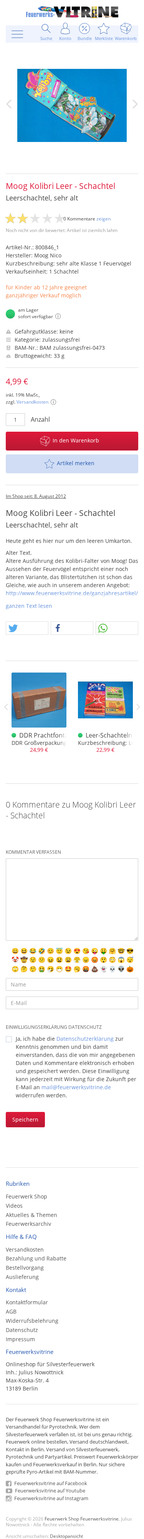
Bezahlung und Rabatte (36, 1258)
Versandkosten (32, 402)
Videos (14, 1205)
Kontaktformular (27, 1302)
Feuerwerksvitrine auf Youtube (49, 1490)
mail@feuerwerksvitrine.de (76, 1087)
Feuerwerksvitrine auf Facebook (50, 1483)
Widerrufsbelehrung (32, 1320)
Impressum (20, 1339)
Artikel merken (75, 463)
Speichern (25, 1119)
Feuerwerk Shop (26, 1196)
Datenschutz (22, 1330)
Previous (6, 707)
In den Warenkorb (76, 440)
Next (138, 707)
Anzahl (40, 419)
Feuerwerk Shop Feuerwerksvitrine (82, 1519)
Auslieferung (22, 1276)
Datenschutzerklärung (85, 1038)
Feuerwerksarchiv (28, 1223)
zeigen (103, 218)
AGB (11, 1311)
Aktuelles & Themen (31, 1215)
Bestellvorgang (25, 1267)
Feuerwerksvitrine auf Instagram (50, 1498)
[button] (27, 628)
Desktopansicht (66, 1536)
